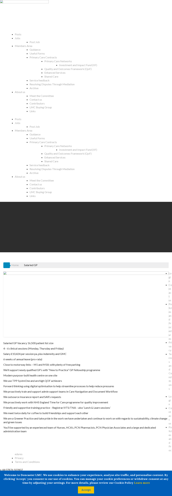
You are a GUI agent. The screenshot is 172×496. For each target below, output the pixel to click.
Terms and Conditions (27, 461)
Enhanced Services (55, 72)
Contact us (36, 99)
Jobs (17, 38)
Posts (18, 34)
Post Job (35, 42)
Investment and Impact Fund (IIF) (78, 65)
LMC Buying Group (41, 107)
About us (20, 92)
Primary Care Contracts (43, 57)
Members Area (23, 45)
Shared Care (51, 76)
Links (33, 111)
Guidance (35, 49)
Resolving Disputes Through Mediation (52, 84)
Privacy (170, 346)
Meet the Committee (42, 95)
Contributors (37, 103)
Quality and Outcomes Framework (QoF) (68, 68)
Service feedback (40, 80)
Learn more (142, 482)
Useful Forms (37, 53)
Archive (34, 88)
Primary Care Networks (58, 61)
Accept (86, 489)
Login (170, 277)
